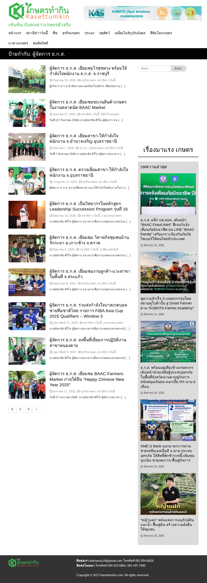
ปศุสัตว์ (104, 33)
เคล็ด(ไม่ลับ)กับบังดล (130, 33)
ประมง (89, 33)
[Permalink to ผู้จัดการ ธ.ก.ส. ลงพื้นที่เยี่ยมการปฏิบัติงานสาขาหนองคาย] (26, 351)
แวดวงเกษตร (18, 43)
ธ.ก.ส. (84, 148)
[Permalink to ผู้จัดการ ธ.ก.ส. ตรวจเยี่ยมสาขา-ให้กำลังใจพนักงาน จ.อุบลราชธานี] (26, 181)
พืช (55, 33)
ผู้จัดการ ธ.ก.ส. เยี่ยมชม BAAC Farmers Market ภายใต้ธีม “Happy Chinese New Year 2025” (87, 379)
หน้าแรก (14, 33)
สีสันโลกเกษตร (161, 33)
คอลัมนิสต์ (40, 43)
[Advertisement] (168, 110)
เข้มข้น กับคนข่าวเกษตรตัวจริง (39, 24)
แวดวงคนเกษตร (111, 215)
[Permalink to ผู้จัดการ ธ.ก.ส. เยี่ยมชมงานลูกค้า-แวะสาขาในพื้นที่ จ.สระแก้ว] (26, 282)
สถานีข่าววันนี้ (37, 33)
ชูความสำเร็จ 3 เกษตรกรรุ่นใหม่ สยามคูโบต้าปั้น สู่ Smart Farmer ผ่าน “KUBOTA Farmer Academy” (167, 303)
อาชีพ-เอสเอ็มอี (109, 249)
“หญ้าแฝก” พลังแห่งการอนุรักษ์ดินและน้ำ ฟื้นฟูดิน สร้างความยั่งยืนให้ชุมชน (167, 525)
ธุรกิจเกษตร (71, 33)
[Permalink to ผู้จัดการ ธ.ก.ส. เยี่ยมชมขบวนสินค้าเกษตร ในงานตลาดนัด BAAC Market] (26, 113)
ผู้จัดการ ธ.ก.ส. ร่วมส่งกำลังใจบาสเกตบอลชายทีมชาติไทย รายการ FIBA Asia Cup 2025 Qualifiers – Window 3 (88, 310)
